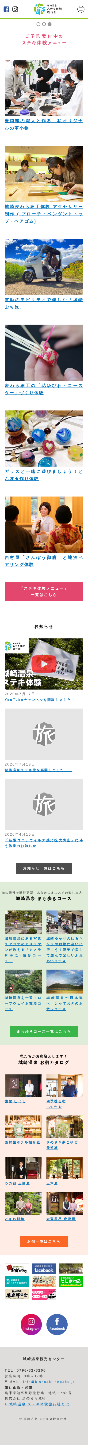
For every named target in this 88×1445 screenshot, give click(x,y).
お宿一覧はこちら (44, 1241)
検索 (79, 1438)
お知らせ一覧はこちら (44, 868)
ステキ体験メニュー (12, 1438)
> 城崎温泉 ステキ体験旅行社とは (37, 1404)
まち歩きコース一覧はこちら (44, 1031)
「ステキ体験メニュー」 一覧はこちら (43, 591)
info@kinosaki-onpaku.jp (49, 1382)
